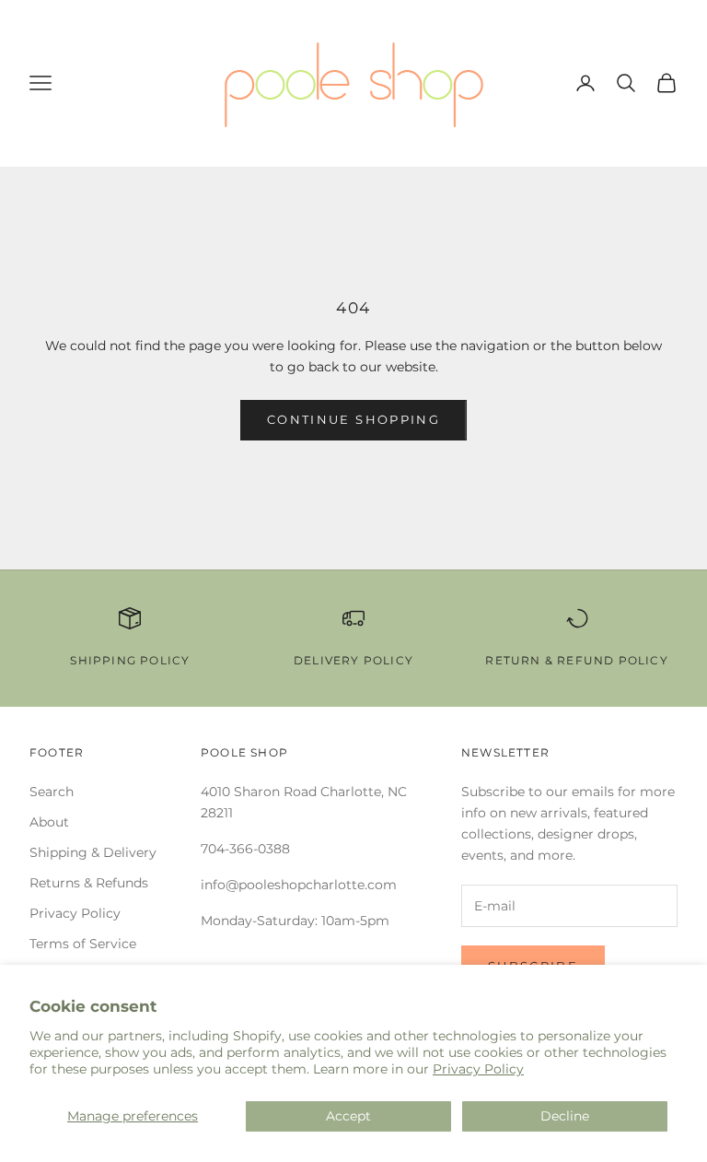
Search (51, 791)
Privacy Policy (478, 1069)
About (49, 822)
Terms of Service (82, 943)
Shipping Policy (130, 660)
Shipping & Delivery (92, 852)
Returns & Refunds (88, 882)
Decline (564, 1116)
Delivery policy (353, 660)
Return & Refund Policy (576, 660)
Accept (348, 1116)
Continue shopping (353, 419)
